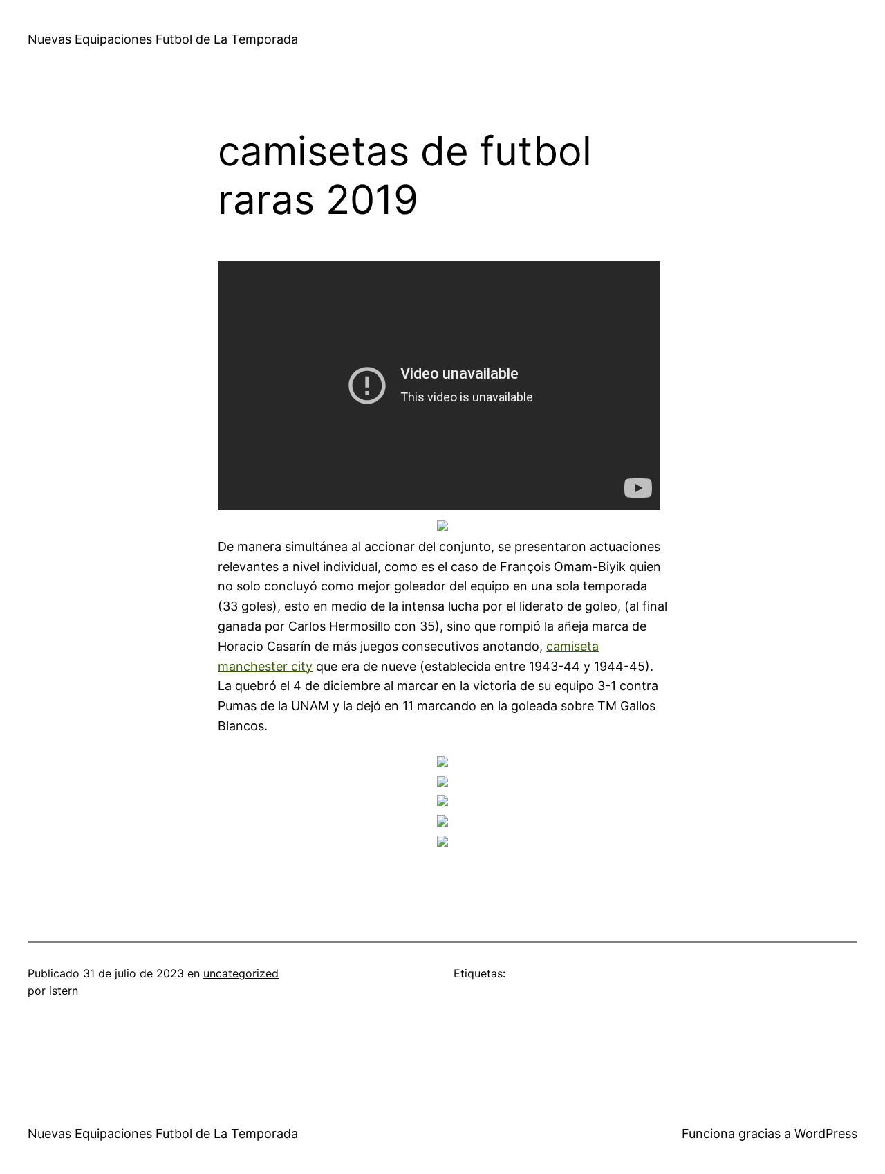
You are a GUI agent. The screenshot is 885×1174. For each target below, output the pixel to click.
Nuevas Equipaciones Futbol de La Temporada (163, 39)
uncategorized (241, 973)
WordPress (825, 1133)
